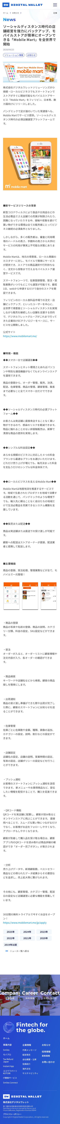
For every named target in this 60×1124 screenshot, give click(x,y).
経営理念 (26, 1054)
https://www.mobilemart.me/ (20, 336)
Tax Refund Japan (8, 1060)
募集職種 (46, 1055)
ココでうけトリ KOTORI (10, 1072)
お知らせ (15, 13)
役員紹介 (26, 1064)
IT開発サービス (10, 1077)
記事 (55, 13)
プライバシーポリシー (12, 1114)
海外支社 (26, 1068)
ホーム (5, 13)
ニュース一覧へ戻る (19, 950)
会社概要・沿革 (29, 1059)
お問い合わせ (48, 1061)
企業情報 (26, 1044)
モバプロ (7, 1054)
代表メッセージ (29, 1050)
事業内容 (7, 1044)
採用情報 (46, 1051)
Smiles (6, 1049)
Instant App (8, 1066)
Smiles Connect (10, 1082)
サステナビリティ (30, 1073)
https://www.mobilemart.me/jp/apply (24, 922)
